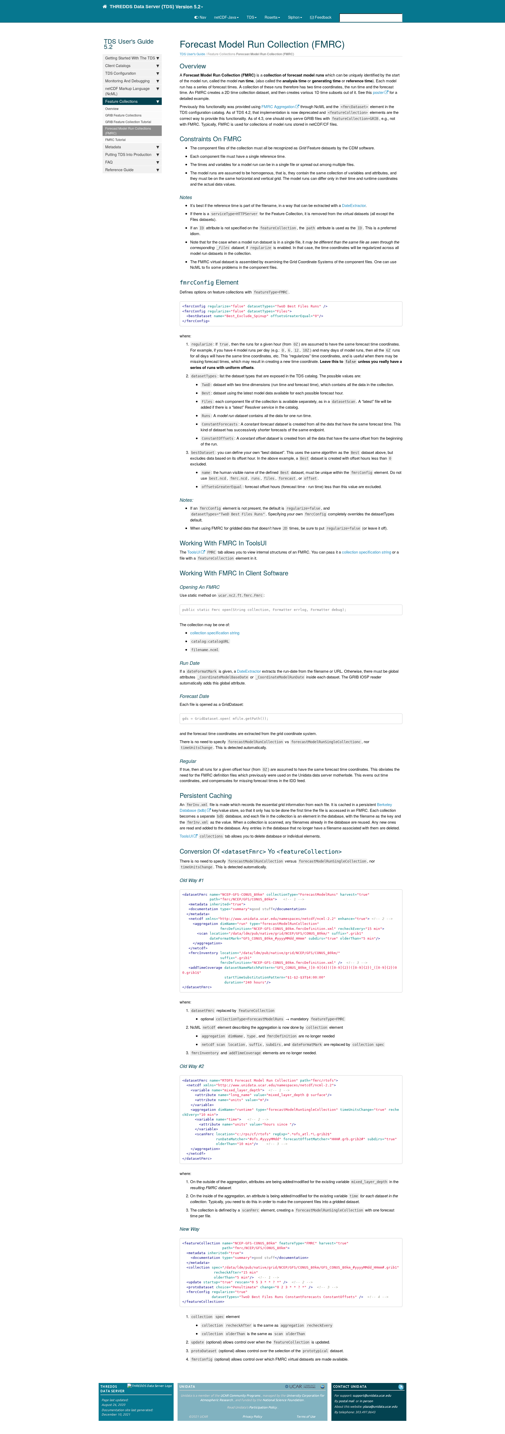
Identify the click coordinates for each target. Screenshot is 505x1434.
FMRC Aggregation (278, 106)
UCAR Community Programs (240, 1395)
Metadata (113, 146)
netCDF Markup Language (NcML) (127, 91)
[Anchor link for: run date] (202, 662)
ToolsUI (193, 552)
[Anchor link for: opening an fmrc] (222, 586)
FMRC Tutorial (115, 139)
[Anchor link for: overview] (209, 65)
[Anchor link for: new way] (201, 1228)
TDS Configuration (120, 73)
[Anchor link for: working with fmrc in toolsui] (270, 542)
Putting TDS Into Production (128, 154)
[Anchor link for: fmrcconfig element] (242, 281)
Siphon (294, 17)
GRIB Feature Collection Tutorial (128, 121)
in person (366, 1401)
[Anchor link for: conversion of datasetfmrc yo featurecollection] (345, 851)
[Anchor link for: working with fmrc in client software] (291, 572)
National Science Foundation (283, 1400)
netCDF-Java (225, 17)
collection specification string (366, 552)
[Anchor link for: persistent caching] (235, 795)
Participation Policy (263, 1407)
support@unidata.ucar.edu (372, 1395)
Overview (112, 108)
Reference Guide (119, 169)
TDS (250, 17)
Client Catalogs (117, 65)
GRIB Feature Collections (123, 115)
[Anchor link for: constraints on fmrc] (244, 138)
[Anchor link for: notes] (194, 197)
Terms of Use (305, 1416)
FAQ (109, 162)
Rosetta (271, 17)
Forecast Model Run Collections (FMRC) (128, 130)
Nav (202, 17)
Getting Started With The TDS (130, 57)
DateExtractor (354, 205)
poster (378, 92)
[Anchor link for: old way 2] (206, 1065)
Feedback (322, 17)
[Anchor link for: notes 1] (195, 499)
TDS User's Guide (192, 54)
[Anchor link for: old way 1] (206, 880)
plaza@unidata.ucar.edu (380, 1406)
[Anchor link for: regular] (198, 760)
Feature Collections (121, 101)
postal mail (346, 1401)
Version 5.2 (187, 6)
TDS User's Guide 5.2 (129, 43)
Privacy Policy (252, 1416)
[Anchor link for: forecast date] (211, 695)
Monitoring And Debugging (127, 80)
